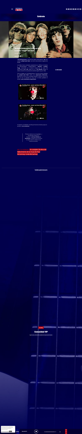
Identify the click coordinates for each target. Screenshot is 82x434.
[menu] (12, 9)
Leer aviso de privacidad (5, 431)
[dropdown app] (77, 9)
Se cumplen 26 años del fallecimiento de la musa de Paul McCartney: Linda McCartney (31, 152)
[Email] (78, 9)
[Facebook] (66, 9)
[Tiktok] (73, 9)
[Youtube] (71, 9)
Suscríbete (41, 328)
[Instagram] (70, 9)
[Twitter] (68, 9)
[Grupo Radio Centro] (75, 9)
